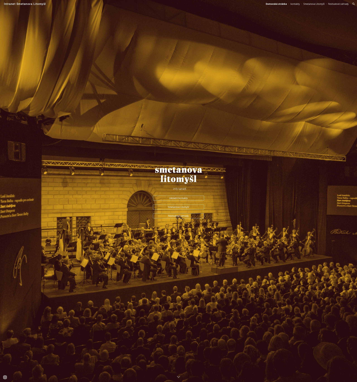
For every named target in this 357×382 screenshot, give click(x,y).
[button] (353, 4)
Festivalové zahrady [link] (338, 3)
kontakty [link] (295, 3)
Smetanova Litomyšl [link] (314, 3)
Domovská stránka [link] (276, 3)
